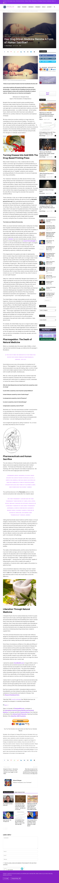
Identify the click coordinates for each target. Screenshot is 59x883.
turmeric (10, 239)
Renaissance (34, 1)
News (45, 34)
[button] (54, 7)
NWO (6, 36)
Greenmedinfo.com (19, 708)
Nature (53, 1)
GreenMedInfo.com (19, 663)
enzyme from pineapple (29, 241)
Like (54, 55)
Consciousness (12, 34)
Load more (47, 300)
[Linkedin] (21, 51)
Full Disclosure (28, 34)
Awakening (9, 11)
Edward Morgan (9, 45)
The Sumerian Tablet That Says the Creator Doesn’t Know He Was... (51, 227)
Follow (53, 58)
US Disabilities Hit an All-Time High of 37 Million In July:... (50, 248)
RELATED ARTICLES (8, 792)
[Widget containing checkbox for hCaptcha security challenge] (14, 869)
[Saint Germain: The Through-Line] (8, 815)
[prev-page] (4, 829)
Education (22, 34)
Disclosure (18, 34)
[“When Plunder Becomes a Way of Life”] (47, 166)
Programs (37, 6)
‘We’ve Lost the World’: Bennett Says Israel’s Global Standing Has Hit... (46, 153)
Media (30, 1)
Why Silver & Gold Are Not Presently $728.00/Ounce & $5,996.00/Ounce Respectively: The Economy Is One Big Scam (30, 771)
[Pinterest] (11, 51)
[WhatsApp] (14, 51)
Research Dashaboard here (12, 695)
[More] (34, 51)
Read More (47, 93)
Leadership (49, 1)
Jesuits (41, 34)
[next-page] (6, 829)
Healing (26, 1)
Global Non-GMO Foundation (18, 716)
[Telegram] (30, 51)
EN (5, 3)
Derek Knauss (42, 193)
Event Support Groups (11, 1)
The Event (24, 6)
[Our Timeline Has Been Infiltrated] (8, 799)
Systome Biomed (25, 712)
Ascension (5, 1)
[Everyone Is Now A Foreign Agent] (47, 184)
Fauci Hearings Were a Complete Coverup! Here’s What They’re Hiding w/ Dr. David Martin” (32, 823)
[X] (7, 51)
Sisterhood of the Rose (20, 1)
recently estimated (16, 699)
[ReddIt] (17, 51)
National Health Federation (20, 714)
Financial (44, 1)
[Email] (27, 51)
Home (19, 6)
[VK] (24, 51)
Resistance (30, 6)
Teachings (9, 36)
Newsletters (49, 34)
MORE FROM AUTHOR (20, 792)
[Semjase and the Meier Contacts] (42, 289)
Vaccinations (22, 36)
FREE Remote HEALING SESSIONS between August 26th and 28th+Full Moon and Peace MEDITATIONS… (32, 806)
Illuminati (37, 34)
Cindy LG (41, 119)
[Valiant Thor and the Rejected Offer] (42, 263)
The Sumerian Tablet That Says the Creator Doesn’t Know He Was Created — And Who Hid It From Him (20, 806)
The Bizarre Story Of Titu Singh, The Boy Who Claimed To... (47, 207)
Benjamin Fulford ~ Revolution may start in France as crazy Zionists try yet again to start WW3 (10, 771)
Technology (40, 1)
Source (29, 487)
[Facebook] (4, 51)
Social (43, 6)
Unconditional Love (16, 36)
